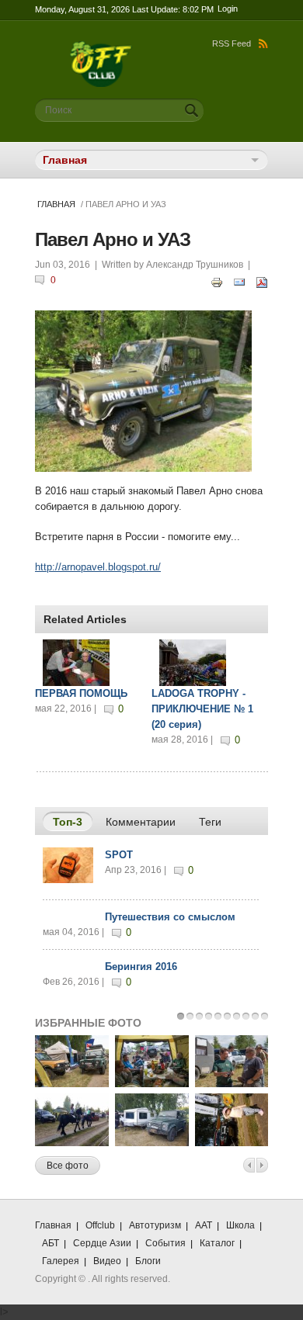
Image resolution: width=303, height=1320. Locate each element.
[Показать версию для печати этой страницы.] (217, 281)
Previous (249, 1165)
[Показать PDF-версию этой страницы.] (262, 281)
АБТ (50, 1243)
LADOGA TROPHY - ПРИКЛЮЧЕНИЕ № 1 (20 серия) (202, 709)
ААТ (203, 1225)
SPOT (119, 855)
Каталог (217, 1243)
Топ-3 (72, 822)
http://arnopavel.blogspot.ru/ (98, 567)
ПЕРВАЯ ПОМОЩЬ (81, 693)
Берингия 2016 (141, 966)
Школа (240, 1225)
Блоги (148, 1261)
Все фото (68, 1165)
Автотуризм (155, 1225)
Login (228, 8)
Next (262, 1165)
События (165, 1243)
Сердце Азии (102, 1243)
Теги (210, 822)
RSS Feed (231, 43)
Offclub (100, 1225)
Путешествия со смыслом (170, 917)
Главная (56, 204)
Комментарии (141, 822)
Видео (107, 1261)
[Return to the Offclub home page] (101, 48)
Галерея (60, 1261)
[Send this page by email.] (239, 281)
